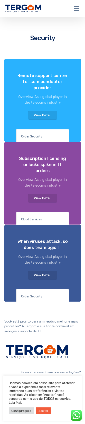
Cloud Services (31, 219)
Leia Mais (15, 403)
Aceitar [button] (43, 410)
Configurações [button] (21, 410)
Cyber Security (31, 136)
